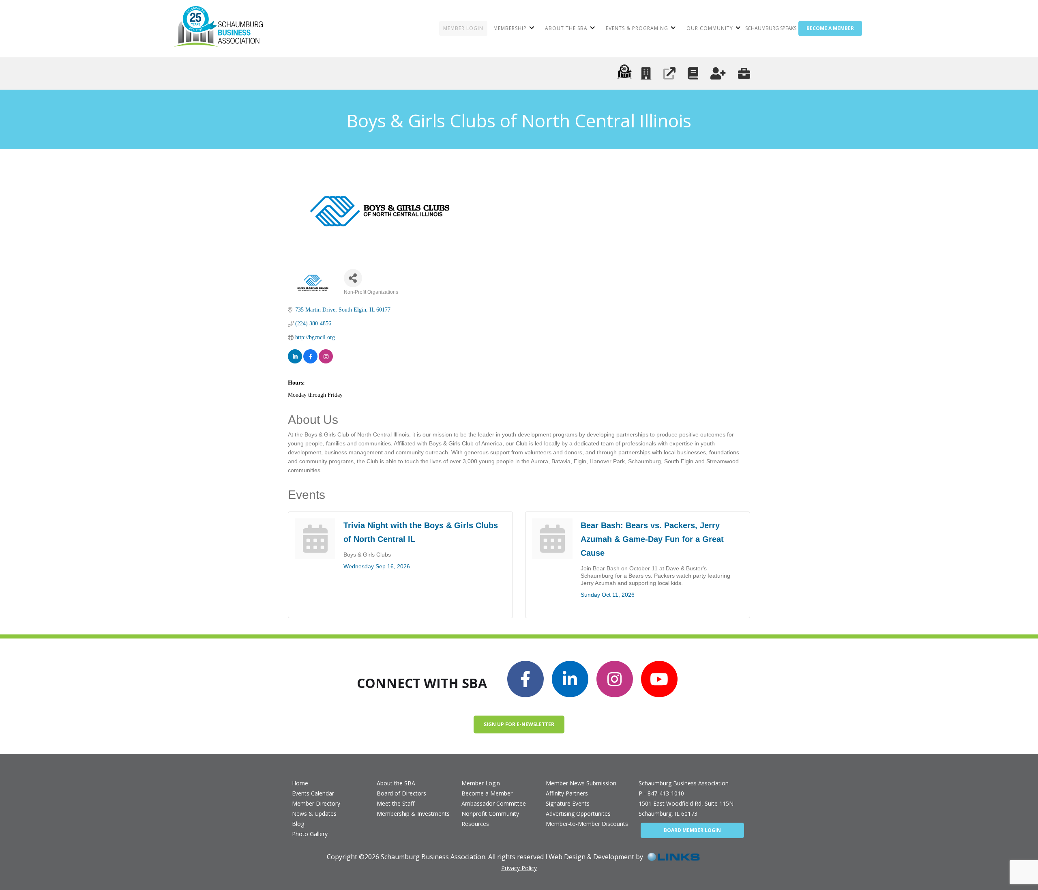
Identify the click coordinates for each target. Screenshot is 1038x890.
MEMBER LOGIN (463, 28)
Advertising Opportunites (578, 813)
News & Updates (314, 813)
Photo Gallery (310, 834)
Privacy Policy (519, 868)
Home (300, 783)
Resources (475, 824)
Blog (298, 824)
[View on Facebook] (310, 356)
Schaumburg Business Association (684, 783)
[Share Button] (353, 278)
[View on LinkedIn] (295, 356)
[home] (218, 28)
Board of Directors (401, 793)
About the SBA (396, 783)
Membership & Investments (413, 813)
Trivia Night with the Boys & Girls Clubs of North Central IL (420, 532)
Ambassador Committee (493, 803)
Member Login (480, 783)
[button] (513, 28)
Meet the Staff (395, 803)
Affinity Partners (567, 793)
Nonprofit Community (490, 813)
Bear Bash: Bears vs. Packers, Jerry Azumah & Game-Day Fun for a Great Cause (652, 539)
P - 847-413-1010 (661, 793)
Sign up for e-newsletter (519, 724)
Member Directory (316, 803)
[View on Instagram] (326, 356)
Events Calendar (313, 793)
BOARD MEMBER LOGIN (692, 830)
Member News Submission (581, 783)
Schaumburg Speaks (770, 28)
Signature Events (568, 803)
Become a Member (487, 793)
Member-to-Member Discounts (587, 824)
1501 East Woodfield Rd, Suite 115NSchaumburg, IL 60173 (686, 808)
